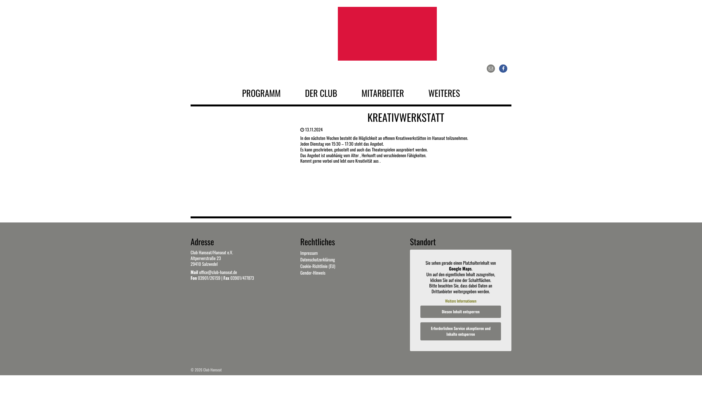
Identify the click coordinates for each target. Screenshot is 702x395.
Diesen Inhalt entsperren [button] (461, 312)
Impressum (309, 253)
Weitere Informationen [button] (460, 301)
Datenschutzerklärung (317, 259)
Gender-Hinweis (312, 272)
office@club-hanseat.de (218, 272)
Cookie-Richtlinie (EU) (317, 266)
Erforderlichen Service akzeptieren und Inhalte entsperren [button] (461, 331)
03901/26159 (209, 278)
